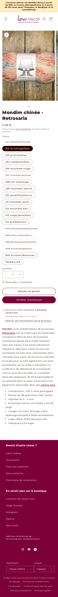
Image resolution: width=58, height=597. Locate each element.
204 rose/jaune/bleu (17, 162)
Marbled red (12, 262)
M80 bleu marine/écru (20, 236)
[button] (6, 19)
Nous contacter (14, 473)
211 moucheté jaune (17, 202)
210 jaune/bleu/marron (18, 195)
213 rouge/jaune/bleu (18, 215)
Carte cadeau (13, 453)
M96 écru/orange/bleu (20, 249)
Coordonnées (14, 586)
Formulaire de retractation (21, 480)
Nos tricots (12, 525)
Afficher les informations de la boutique (28, 320)
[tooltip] (30, 385)
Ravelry (10, 519)
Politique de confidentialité (36, 582)
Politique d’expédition (20, 591)
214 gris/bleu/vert (15, 222)
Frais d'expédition (23, 129)
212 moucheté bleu (16, 208)
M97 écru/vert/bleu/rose (19, 255)
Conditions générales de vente (38, 586)
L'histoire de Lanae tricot (20, 499)
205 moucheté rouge (17, 168)
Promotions (12, 460)
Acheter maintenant (29, 299)
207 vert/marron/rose (19, 176)
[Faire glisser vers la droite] (35, 106)
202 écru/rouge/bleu (17, 148)
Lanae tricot (16, 578)
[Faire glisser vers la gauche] (22, 106)
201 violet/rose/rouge (19, 142)
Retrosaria (8, 332)
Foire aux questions (17, 466)
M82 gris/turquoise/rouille (22, 242)
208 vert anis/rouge (17, 182)
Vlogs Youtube (14, 505)
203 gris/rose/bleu (16, 155)
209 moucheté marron (18, 188)
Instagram (12, 512)
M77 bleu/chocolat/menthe (23, 229)
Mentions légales (42, 591)
